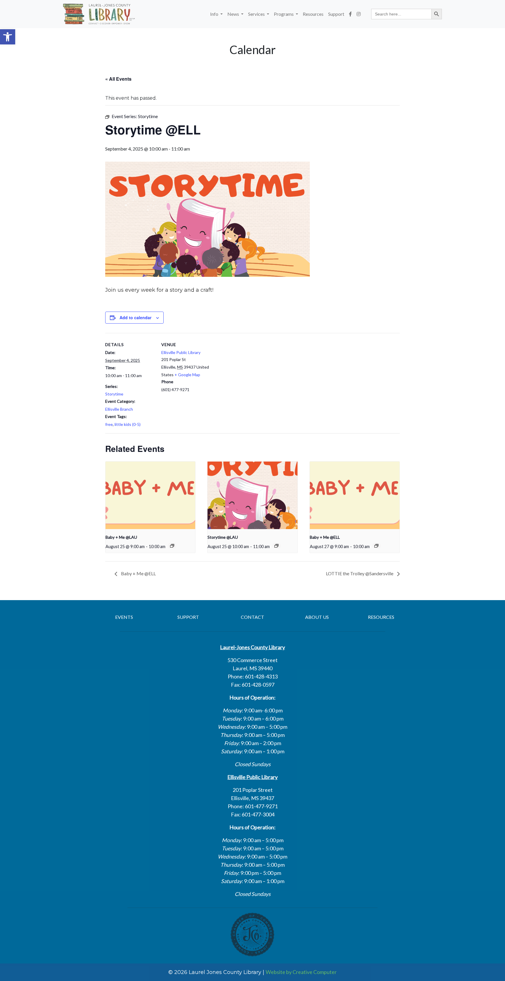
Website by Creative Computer (301, 972)
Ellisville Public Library (180, 352)
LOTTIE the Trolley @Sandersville (360, 573)
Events (124, 617)
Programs (284, 14)
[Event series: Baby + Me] (172, 546)
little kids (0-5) (128, 424)
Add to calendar (135, 317)
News (233, 14)
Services (257, 14)
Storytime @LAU (222, 537)
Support (336, 14)
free (109, 424)
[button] (7, 36)
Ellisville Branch (119, 409)
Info (214, 14)
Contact (252, 617)
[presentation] (150, 495)
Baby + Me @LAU (121, 537)
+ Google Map (187, 374)
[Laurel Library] (99, 14)
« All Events (118, 78)
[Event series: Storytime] (276, 546)
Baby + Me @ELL (325, 537)
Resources (313, 14)
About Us (317, 617)
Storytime (114, 393)
